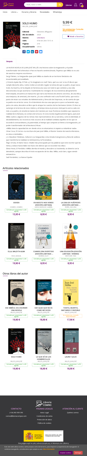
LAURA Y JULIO (71, 357)
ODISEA (16, 202)
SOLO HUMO (16, 357)
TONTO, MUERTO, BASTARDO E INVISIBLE (70, 309)
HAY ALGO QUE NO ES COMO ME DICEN (43, 309)
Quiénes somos (73, 412)
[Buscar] (60, 4)
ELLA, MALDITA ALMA (16, 251)
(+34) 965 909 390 (16, 412)
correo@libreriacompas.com (16, 416)
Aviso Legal (44, 412)
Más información (49, 449)
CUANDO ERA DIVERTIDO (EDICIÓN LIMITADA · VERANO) (43, 252)
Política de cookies (44, 423)
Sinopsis (9, 61)
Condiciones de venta (44, 416)
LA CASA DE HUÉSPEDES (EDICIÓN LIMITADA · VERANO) (70, 203)
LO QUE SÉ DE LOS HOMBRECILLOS (43, 358)
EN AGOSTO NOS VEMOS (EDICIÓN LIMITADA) (43, 203)
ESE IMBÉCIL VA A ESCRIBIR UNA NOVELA (16, 309)
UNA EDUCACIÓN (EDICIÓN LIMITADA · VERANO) (71, 252)
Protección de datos (44, 419)
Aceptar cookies (65, 453)
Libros (14, 12)
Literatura (41, 37)
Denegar (78, 453)
